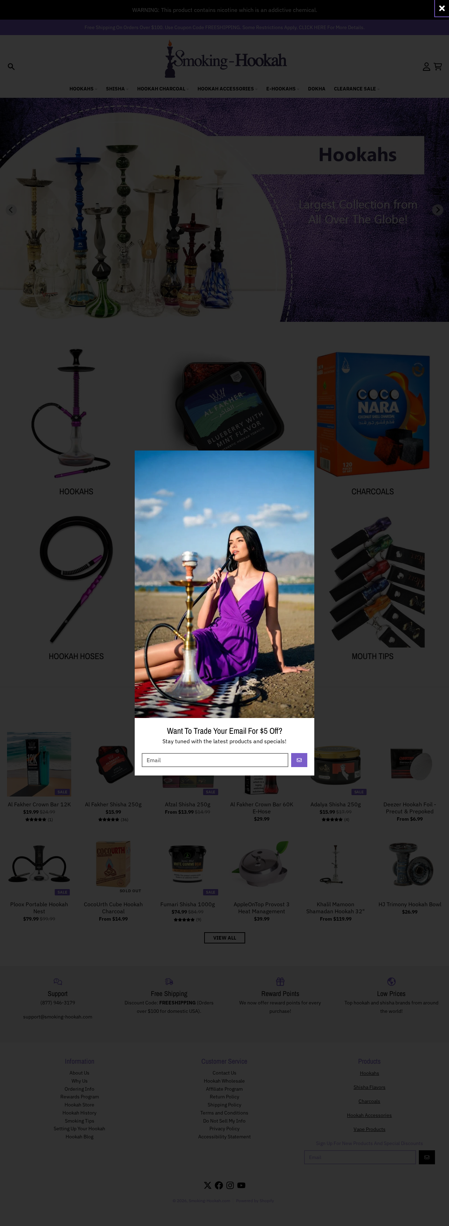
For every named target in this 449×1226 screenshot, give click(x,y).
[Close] (442, 8)
